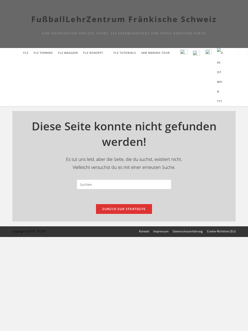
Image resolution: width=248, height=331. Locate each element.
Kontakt (144, 231)
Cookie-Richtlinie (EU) (221, 231)
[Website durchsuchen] (243, 53)
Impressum (161, 231)
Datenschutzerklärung (188, 231)
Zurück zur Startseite (124, 209)
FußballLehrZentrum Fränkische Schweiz (124, 19)
